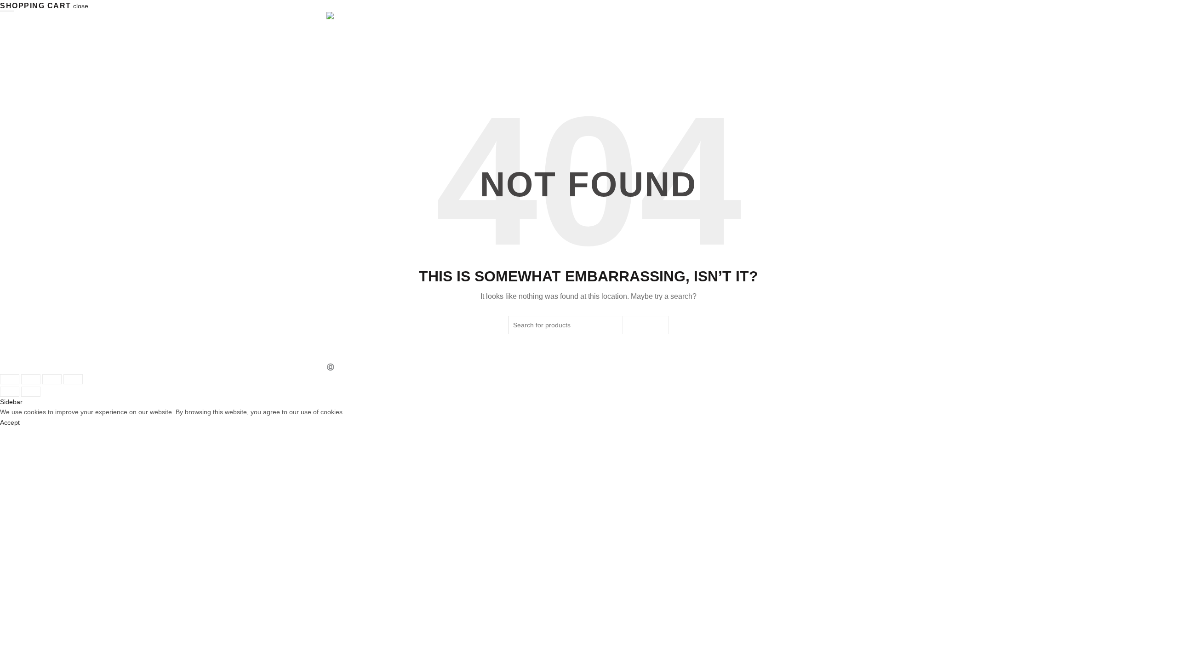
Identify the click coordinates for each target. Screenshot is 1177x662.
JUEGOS (712, 64)
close (80, 6)
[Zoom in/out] (73, 379)
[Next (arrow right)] (30, 392)
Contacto (752, 64)
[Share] (30, 379)
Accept (10, 422)
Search (645, 325)
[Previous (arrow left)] (9, 392)
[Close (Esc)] (9, 379)
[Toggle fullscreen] (52, 379)
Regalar (793, 64)
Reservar (834, 64)
